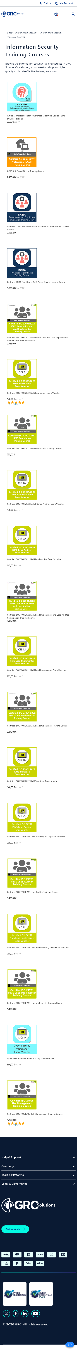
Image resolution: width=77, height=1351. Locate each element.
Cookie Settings (59, 1347)
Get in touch (13, 1229)
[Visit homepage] (12, 13)
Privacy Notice (12, 1347)
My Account (66, 3)
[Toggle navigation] (65, 14)
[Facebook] (15, 1313)
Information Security (26, 32)
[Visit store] (56, 14)
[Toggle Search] (73, 14)
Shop (9, 32)
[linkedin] (24, 1313)
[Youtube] (35, 1313)
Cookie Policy (36, 1347)
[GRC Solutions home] (28, 1205)
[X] (6, 1313)
